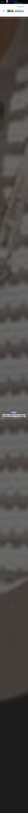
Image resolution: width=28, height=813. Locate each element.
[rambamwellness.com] (14, 1)
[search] (26, 2)
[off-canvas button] (2, 2)
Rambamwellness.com (6, 418)
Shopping (14, 412)
